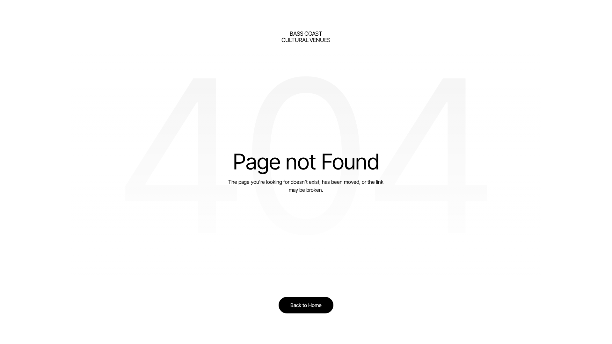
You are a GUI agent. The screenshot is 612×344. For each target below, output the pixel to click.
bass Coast (306, 33)
